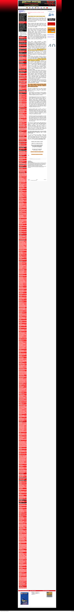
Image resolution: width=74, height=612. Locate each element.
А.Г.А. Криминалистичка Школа (32, 9)
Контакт (41, 9)
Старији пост (45, 179)
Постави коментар (30, 161)
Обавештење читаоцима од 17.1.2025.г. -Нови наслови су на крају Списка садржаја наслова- (23, 34)
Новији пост (29, 179)
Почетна (20, 9)
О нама (24, 9)
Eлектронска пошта (47, 9)
